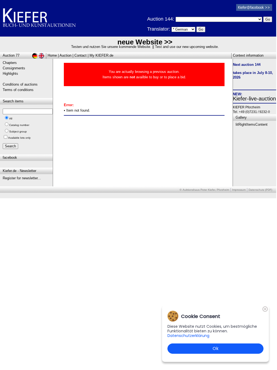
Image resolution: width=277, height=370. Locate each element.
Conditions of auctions (20, 84)
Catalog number (19, 125)
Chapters (10, 63)
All (10, 118)
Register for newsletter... (22, 178)
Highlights (10, 74)
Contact (80, 55)
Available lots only (19, 137)
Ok (216, 348)
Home (52, 55)
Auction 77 (11, 55)
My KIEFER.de (101, 55)
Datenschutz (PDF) (260, 189)
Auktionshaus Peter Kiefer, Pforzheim (206, 189)
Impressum (239, 189)
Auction (65, 55)
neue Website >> (144, 42)
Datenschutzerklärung (188, 335)
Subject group (18, 131)
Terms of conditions (18, 90)
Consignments (14, 68)
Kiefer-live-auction (254, 99)
